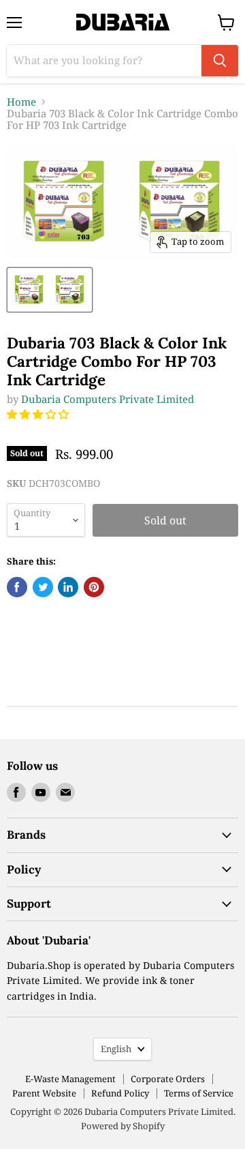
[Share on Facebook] (17, 587)
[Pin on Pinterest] (94, 587)
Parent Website (44, 1093)
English (116, 1049)
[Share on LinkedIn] (68, 587)
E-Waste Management (70, 1079)
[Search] (219, 60)
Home (21, 102)
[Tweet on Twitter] (43, 587)
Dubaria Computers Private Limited (107, 399)
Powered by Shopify (123, 1126)
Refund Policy (120, 1093)
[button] (39, 414)
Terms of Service (198, 1093)
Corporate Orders (168, 1079)
